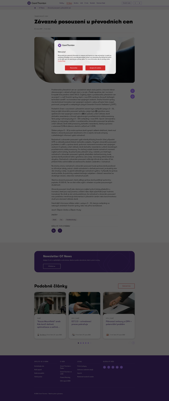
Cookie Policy (61, 61)
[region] (85, 57)
